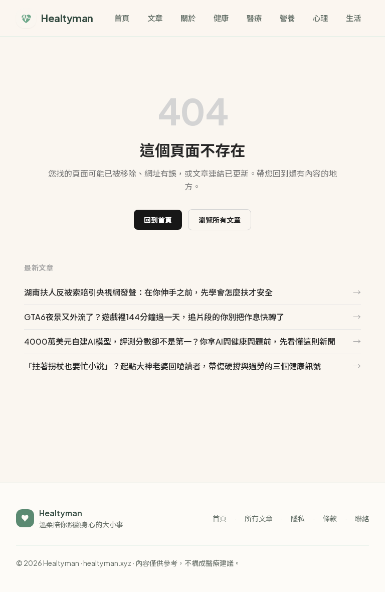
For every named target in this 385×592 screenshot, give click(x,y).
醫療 (254, 18)
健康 (221, 18)
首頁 (121, 18)
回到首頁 (158, 219)
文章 (154, 18)
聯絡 (362, 518)
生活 (353, 18)
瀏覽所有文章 (220, 219)
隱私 (298, 518)
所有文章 (259, 518)
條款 (330, 518)
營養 (287, 18)
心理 (320, 18)
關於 (188, 18)
